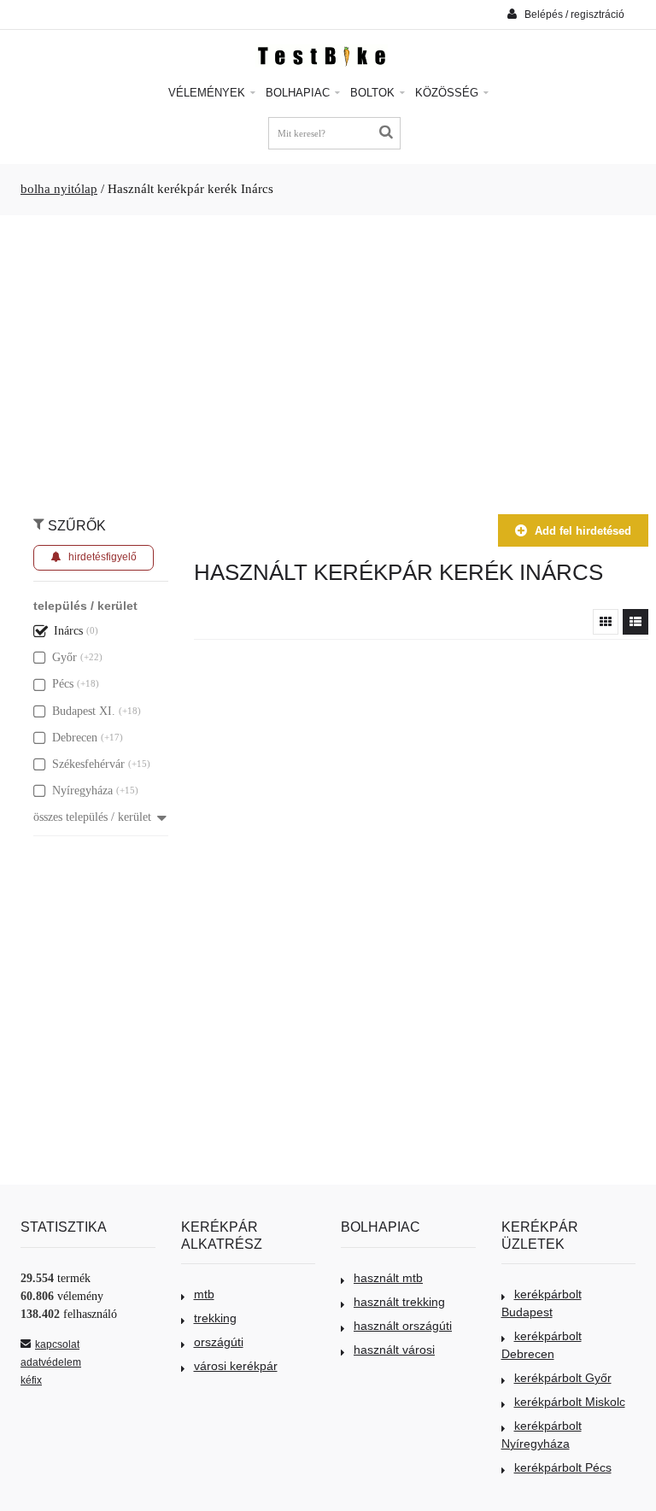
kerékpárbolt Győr (563, 1378)
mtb (204, 1294)
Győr (64, 657)
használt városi (394, 1349)
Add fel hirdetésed (583, 530)
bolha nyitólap (58, 189)
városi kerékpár (236, 1366)
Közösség (448, 92)
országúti (218, 1342)
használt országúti (403, 1325)
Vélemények (208, 92)
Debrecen (74, 737)
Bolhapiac (299, 92)
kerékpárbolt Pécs (563, 1467)
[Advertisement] (328, 356)
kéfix (31, 1380)
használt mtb (388, 1278)
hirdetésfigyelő (102, 557)
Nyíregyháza (82, 790)
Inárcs (68, 630)
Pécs (62, 683)
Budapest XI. (83, 711)
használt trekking (399, 1302)
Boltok (374, 92)
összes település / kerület (92, 817)
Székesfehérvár (88, 764)
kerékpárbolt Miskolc (569, 1402)
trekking (215, 1318)
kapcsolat (57, 1344)
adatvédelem (50, 1362)
